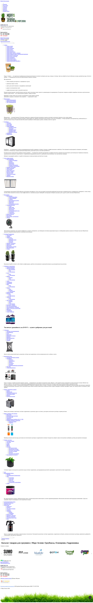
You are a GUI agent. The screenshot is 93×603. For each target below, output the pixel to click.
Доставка (5, 7)
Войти (2, 1)
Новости (5, 8)
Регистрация (6, 1)
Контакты (5, 10)
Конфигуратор (6, 11)
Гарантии (5, 6)
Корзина (2, 39)
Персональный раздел (5, 41)
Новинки (5, 4)
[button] (1, 553)
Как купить (5, 5)
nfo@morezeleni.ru (4, 562)
